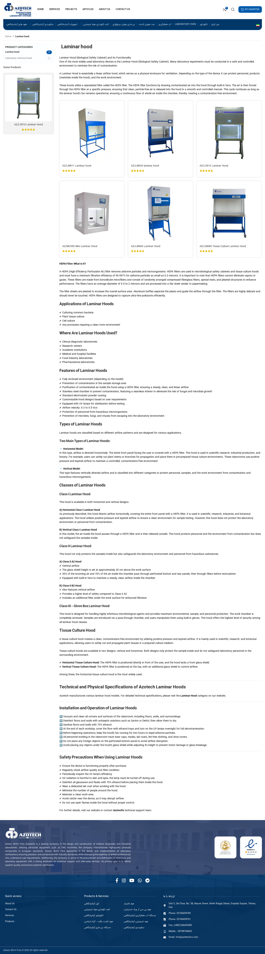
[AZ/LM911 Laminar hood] (91, 133)
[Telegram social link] (147, 881)
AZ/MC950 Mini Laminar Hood (79, 246)
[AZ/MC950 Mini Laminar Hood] (91, 213)
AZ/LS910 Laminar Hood (28, 124)
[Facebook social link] (117, 881)
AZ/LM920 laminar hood (145, 166)
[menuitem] (257, 25)
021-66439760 (252, 9)
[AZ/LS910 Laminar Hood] (28, 98)
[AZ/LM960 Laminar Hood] (160, 213)
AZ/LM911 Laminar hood (76, 166)
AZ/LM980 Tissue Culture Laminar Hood (223, 246)
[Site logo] (18, 9)
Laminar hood (12, 52)
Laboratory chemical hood (18, 58)
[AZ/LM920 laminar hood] (160, 133)
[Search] (233, 9)
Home (8, 36)
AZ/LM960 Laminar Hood (145, 246)
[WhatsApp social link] (140, 881)
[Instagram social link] (123, 881)
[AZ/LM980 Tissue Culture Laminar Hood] (229, 213)
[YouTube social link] (131, 881)
